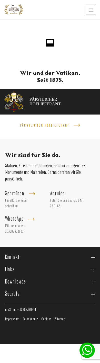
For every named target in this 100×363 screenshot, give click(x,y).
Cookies (46, 319)
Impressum (12, 319)
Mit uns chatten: (15, 226)
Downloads (15, 282)
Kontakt (12, 257)
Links (10, 269)
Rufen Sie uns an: (61, 200)
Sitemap (60, 319)
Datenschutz (30, 319)
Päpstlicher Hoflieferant (44, 125)
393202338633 (14, 231)
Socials (12, 294)
